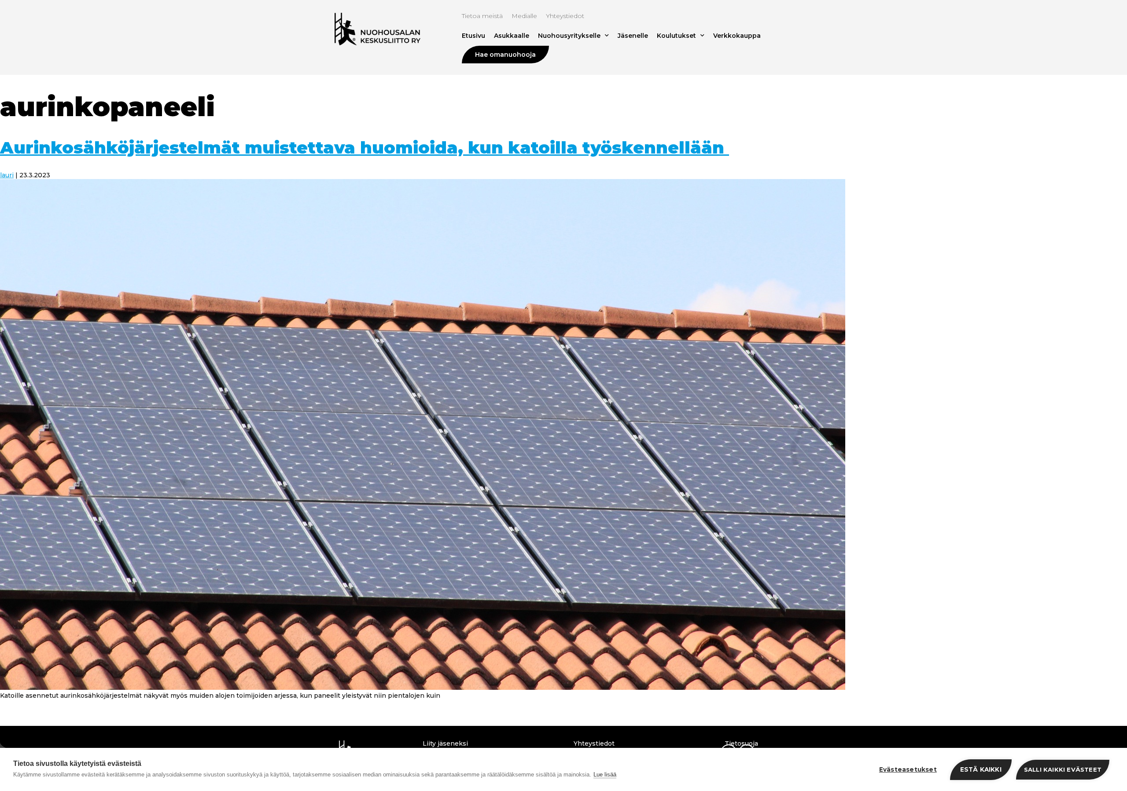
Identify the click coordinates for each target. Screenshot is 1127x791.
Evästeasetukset (908, 769)
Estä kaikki (981, 769)
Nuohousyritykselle (569, 36)
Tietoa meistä (482, 16)
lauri (7, 175)
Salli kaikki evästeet (1062, 769)
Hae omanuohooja (505, 55)
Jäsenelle (633, 36)
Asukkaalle (511, 36)
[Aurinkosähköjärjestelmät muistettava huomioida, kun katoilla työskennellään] (422, 688)
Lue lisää (604, 774)
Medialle (524, 16)
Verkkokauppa (737, 36)
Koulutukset (676, 36)
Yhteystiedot (565, 16)
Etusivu (473, 36)
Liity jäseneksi (445, 743)
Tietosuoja (741, 743)
